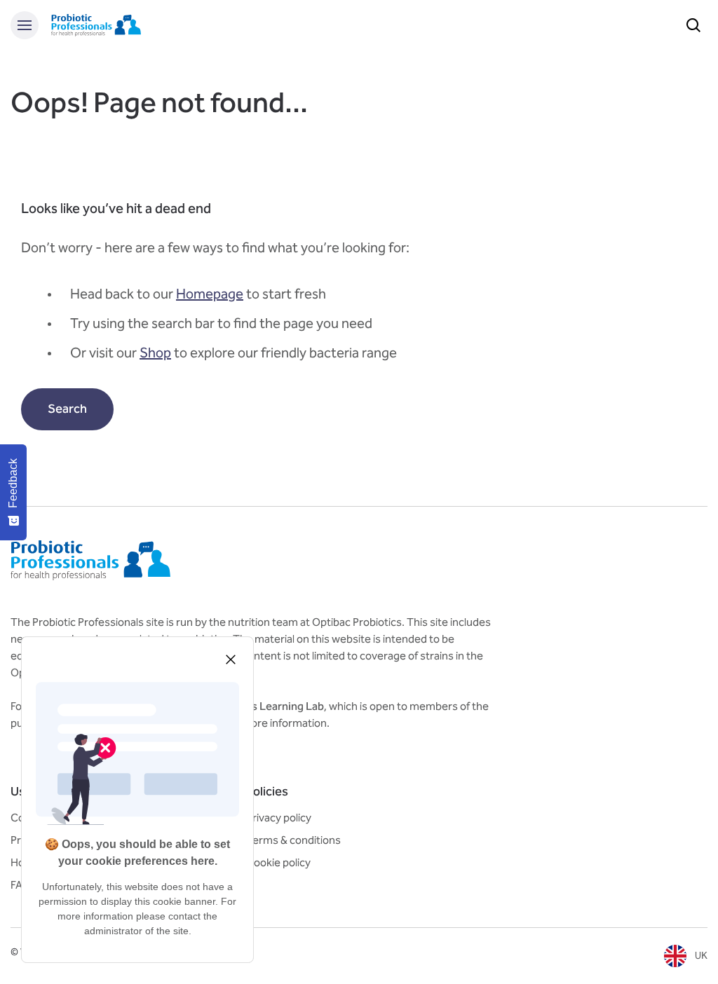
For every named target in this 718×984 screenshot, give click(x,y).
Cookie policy (278, 862)
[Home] (96, 25)
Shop (155, 352)
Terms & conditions (293, 840)
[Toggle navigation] (25, 25)
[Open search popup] (693, 25)
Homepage (209, 293)
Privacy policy (278, 817)
